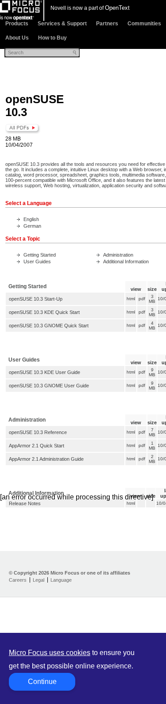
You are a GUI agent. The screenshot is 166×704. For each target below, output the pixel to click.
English (31, 219)
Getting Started (39, 254)
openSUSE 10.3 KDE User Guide (44, 372)
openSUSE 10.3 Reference (38, 432)
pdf (142, 298)
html (130, 298)
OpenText (117, 7)
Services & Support (62, 23)
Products (16, 23)
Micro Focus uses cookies (49, 652)
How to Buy (52, 38)
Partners (107, 23)
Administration (118, 254)
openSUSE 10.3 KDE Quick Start (44, 312)
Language (61, 580)
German (32, 226)
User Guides (37, 261)
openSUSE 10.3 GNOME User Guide (49, 385)
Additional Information (126, 261)
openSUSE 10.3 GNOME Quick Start (49, 325)
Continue (42, 681)
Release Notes (25, 503)
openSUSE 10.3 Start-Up (35, 299)
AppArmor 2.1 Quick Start (36, 445)
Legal (38, 580)
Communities (144, 23)
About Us (17, 38)
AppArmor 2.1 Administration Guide (46, 459)
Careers (18, 580)
